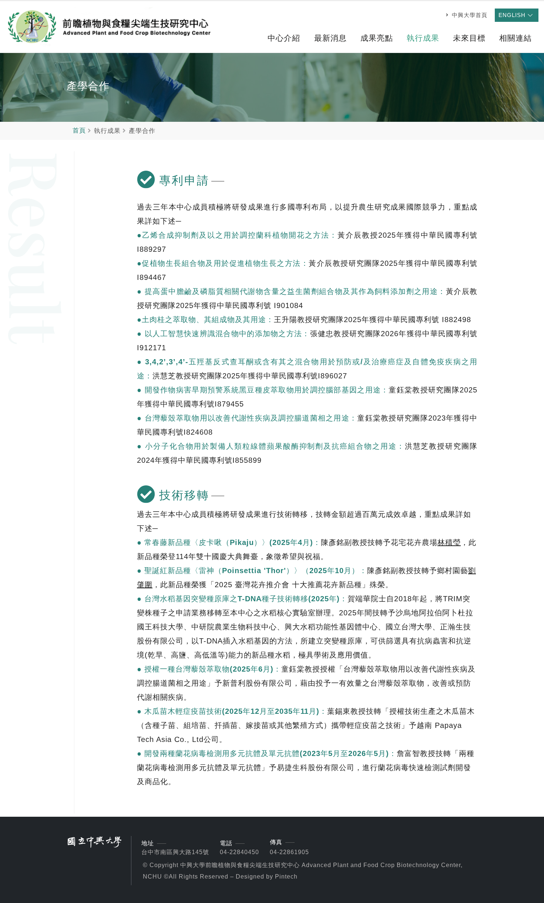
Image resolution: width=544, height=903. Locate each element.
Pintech (286, 876)
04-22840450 (239, 852)
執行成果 (423, 38)
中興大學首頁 (468, 15)
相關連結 (515, 38)
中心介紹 (284, 38)
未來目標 (469, 38)
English (512, 15)
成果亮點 (376, 38)
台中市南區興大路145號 (175, 852)
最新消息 (330, 38)
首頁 (79, 130)
